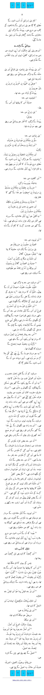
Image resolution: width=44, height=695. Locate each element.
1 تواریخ (30, 5)
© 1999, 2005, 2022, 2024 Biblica (22, 680)
